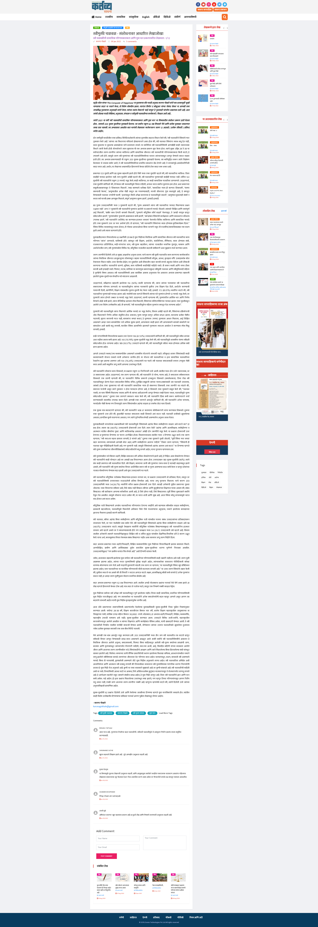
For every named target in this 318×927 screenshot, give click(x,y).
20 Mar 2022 (215, 61)
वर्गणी (121, 917)
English (145, 17)
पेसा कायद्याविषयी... (140, 885)
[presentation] (223, 28)
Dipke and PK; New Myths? (216, 191)
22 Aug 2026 (215, 153)
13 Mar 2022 (215, 76)
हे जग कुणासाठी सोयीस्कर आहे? (217, 100)
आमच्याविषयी (190, 17)
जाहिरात (133, 917)
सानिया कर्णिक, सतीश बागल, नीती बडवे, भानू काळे (218, 288)
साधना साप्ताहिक (205, 10)
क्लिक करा (212, 452)
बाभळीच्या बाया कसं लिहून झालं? (217, 253)
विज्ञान (211, 487)
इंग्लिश (203, 477)
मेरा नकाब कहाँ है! (215, 175)
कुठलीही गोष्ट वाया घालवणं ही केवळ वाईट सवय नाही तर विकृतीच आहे (178, 889)
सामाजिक (121, 17)
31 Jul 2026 (214, 274)
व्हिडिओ (167, 17)
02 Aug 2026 (215, 259)
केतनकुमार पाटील (215, 242)
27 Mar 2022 (215, 46)
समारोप (212, 38)
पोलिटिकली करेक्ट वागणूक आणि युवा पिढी (218, 70)
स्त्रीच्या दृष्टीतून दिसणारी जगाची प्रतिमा (216, 161)
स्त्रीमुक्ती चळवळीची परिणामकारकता (112, 28)
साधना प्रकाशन (221, 10)
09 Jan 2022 (116, 41)
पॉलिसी (180, 917)
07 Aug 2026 (215, 229)
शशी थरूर (213, 272)
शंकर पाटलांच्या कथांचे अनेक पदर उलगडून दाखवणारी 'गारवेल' (216, 225)
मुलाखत (203, 472)
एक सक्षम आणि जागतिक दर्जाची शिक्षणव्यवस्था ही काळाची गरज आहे (217, 270)
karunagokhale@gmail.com (106, 706)
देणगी (145, 917)
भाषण (212, 279)
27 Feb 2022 (214, 106)
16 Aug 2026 (214, 183)
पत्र (212, 264)
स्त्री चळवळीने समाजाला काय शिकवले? (217, 55)
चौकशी (168, 917)
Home (97, 17)
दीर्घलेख (212, 472)
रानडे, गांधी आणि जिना (205, 417)
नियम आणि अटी (196, 917)
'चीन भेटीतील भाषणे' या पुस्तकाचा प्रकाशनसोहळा (217, 283)
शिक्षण (203, 482)
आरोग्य (217, 477)
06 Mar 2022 (215, 91)
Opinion (214, 187)
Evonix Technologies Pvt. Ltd (155, 922)
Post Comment (106, 856)
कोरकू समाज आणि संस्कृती (121, 886)
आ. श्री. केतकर (215, 227)
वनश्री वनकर (214, 136)
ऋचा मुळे (213, 166)
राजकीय (109, 17)
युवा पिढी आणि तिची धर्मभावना (215, 85)
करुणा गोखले (101, 41)
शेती (210, 477)
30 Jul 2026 (214, 291)
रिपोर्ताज (220, 472)
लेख (127, 28)
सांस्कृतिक (133, 17)
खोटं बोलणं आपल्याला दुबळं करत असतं (103, 886)
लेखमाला (96, 28)
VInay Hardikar (215, 196)
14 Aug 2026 (214, 197)
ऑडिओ (156, 17)
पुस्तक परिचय (214, 157)
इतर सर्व (223, 211)
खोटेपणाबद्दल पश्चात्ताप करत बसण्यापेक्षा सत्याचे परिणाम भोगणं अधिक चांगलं (159, 889)
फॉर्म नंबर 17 (213, 130)
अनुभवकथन (214, 127)
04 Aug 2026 (215, 244)
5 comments (131, 41)
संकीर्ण (177, 17)
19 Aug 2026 (214, 168)
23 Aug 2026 (215, 137)
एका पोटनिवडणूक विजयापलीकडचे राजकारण (217, 238)
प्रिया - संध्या (213, 145)
